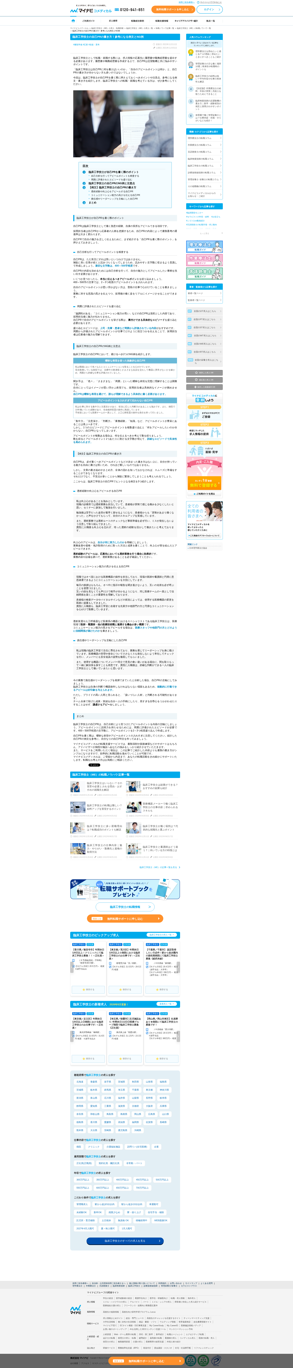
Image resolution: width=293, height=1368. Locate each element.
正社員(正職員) (84, 1163)
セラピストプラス (189, 1286)
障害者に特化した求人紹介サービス (190, 1302)
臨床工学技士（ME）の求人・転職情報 (107, 28)
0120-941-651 (130, 9)
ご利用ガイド (88, 20)
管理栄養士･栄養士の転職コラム (203, 179)
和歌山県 (94, 1114)
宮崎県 (107, 1130)
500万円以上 (162, 1179)
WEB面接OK (160, 1220)
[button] (72, 967)
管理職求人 (82, 1204)
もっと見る (204, 233)
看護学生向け (141, 1298)
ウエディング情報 (168, 1322)
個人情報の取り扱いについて (142, 1283)
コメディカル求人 (188, 1338)
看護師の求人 (171, 1338)
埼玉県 (121, 1089)
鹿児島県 (122, 1130)
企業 (156, 1146)
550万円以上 (82, 1187)
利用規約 (162, 1283)
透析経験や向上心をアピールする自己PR (112, 191)
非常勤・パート (134, 1163)
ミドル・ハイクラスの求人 (115, 1302)
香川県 (93, 1122)
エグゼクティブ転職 (195, 1334)
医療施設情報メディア (191, 1325)
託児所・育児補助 (85, 1220)
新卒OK (98, 1212)
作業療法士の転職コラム (199, 145)
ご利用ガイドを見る (204, 494)
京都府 (135, 1106)
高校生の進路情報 (111, 1312)
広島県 (151, 1114)
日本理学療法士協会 (198, 548)
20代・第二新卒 (146, 1334)
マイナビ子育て (110, 1325)
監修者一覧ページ (196, 300)
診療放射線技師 (150, 1286)
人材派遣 (107, 1334)
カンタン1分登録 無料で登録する (205, 483)
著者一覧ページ (195, 293)
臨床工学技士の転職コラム (200, 165)
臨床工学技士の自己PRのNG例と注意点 (112, 183)
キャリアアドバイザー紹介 (186, 20)
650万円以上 (122, 1187)
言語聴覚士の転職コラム (199, 152)
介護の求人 (138, 1342)
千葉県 (135, 1089)
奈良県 (79, 1114)
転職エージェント (175, 1334)
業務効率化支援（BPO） (129, 1348)
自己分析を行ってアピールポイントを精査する (115, 176)
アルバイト (135, 1302)
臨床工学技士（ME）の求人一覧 (139, 28)
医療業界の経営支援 (155, 1342)
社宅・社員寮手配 (183, 1348)
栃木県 (93, 1089)
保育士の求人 (109, 1342)
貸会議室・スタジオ (163, 1348)
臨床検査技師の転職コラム (200, 159)
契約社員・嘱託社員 (109, 1163)
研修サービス (109, 1348)
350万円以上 (102, 1179)
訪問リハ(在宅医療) (137, 1146)
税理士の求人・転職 (127, 1338)
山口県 (165, 1114)
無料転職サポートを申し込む (172, 9)
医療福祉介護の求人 (112, 1305)
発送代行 (147, 1348)
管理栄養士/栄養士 (169, 1286)
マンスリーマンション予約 (181, 1329)
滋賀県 (121, 1106)
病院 (78, 1146)
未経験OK (81, 1212)
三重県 (107, 1106)
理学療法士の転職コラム (199, 138)
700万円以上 (142, 1187)
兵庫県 (163, 1106)
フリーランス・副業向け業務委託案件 (141, 1305)
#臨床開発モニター (194, 213)
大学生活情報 (109, 1322)
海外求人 (192, 1298)
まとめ (92, 202)
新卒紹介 (160, 1334)
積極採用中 (141, 1220)
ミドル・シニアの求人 (162, 1302)
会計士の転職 (109, 1338)
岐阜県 (163, 1098)
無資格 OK (123, 1220)
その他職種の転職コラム (199, 186)
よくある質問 (207, 1283)
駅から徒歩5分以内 (104, 1204)
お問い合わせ (176, 1283)
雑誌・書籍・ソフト (148, 1322)
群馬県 (107, 1089)
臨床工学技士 (134, 1286)
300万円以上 (82, 1179)
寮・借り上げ (134, 1212)
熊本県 (79, 1130)
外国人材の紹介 (174, 1342)
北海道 (79, 1081)
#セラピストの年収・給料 (197, 217)
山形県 (149, 1081)
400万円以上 (122, 1179)
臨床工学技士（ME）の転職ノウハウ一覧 (194, 28)
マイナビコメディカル (79, 28)
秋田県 (135, 1081)
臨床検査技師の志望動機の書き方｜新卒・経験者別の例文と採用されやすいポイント (208, 104)
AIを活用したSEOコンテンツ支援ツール (148, 1329)
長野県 (149, 1098)
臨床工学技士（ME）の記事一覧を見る (158, 867)
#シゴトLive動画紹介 (195, 221)
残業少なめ (114, 1212)
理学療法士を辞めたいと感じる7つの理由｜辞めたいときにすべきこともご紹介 (208, 54)
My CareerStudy (156, 1325)
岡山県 (137, 1114)
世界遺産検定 (185, 1322)
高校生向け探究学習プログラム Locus (139, 1312)
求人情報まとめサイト (113, 1318)
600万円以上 (102, 1187)
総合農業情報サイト (203, 1322)
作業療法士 (91, 1286)
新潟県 (79, 1098)
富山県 (93, 1098)
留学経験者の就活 (124, 1298)
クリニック (93, 1146)
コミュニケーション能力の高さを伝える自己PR (115, 195)
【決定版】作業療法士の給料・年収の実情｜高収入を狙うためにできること (208, 91)
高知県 (121, 1122)
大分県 (93, 1130)
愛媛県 (107, 1122)
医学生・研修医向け (159, 1298)
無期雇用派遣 (124, 1342)
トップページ (73, 20)
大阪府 (149, 1106)
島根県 (123, 1114)
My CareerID (172, 1325)
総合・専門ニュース (135, 1318)
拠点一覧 (211, 20)
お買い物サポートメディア (115, 1329)
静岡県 (79, 1106)
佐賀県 (149, 1122)
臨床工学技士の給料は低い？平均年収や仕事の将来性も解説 (208, 79)
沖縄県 (137, 1130)
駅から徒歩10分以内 (131, 1204)
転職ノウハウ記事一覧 (165, 28)
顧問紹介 (143, 1338)
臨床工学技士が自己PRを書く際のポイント (114, 172)
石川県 (107, 1098)
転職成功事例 (137, 20)
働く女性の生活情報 (127, 1322)
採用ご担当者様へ (187, 2)
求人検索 (113, 20)
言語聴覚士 (104, 1286)
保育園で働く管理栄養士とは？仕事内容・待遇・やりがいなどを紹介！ (208, 118)
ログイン (209, 9)
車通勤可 (153, 1204)
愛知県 (93, 1106)
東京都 (149, 1089)
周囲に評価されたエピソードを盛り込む (111, 179)
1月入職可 (127, 1228)
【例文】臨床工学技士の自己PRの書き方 (112, 187)
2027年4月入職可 (85, 1228)
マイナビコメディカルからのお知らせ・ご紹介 (202, 194)
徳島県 (79, 1122)
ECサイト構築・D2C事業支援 (133, 1325)
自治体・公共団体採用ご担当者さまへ (109, 1283)
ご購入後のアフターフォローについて (204, 535)
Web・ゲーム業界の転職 (125, 1334)
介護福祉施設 (113, 1146)
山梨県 (135, 1098)
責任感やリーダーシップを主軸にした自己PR (114, 198)
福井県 (121, 1098)
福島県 (163, 1081)
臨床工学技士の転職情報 (125, 906)
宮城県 (121, 1081)
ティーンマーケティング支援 (196, 1318)
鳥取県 (110, 1114)
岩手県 (107, 1081)
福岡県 (135, 1122)
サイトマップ (191, 1283)
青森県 (93, 1081)
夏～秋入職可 (108, 1228)
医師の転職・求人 (207, 1338)
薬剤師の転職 (156, 1338)
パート (146, 1302)
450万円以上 (142, 1179)
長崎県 (163, 1122)
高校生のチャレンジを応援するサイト (164, 1318)
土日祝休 (106, 1220)
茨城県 (79, 1089)
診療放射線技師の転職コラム (202, 172)
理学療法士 (77, 1286)
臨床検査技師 (119, 1286)
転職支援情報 (162, 20)
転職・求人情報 (178, 1298)
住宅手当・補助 (156, 1212)
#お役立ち (215, 217)
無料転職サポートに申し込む (118, 918)
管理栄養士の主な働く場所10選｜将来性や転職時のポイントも (208, 66)
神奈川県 (164, 1089)
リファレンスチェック (204, 1348)
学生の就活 (108, 1298)
